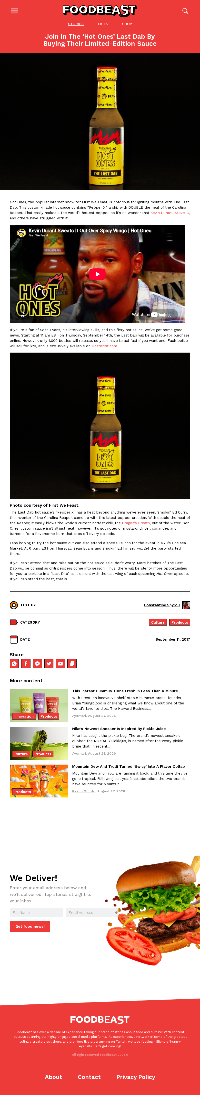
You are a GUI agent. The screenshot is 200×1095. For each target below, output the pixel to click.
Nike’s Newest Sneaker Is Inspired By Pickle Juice (119, 729)
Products (179, 622)
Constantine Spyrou (162, 605)
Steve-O (182, 213)
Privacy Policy (135, 1077)
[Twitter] (48, 663)
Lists (103, 24)
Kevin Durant (161, 213)
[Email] (60, 663)
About (53, 1077)
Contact (89, 1077)
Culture (158, 622)
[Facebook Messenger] (37, 663)
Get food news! (30, 926)
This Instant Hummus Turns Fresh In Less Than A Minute (125, 691)
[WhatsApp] (14, 663)
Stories (76, 24)
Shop (127, 24)
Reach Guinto (83, 791)
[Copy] (71, 663)
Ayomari (79, 716)
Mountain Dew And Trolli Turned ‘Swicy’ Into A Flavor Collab (128, 766)
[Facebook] (25, 663)
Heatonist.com (104, 346)
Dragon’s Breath (136, 523)
